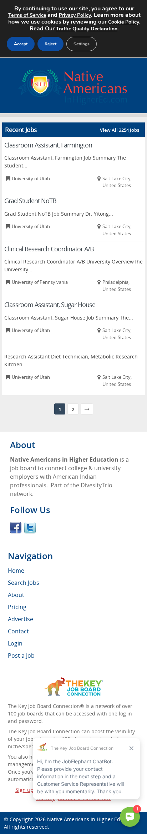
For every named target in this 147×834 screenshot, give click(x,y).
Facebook (15, 527)
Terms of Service (27, 15)
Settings (82, 44)
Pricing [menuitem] (17, 607)
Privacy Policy (75, 15)
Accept (20, 44)
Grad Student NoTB (30, 200)
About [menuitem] (16, 595)
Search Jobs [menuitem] (23, 583)
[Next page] (87, 409)
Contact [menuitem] (18, 631)
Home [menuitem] (16, 570)
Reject (50, 44)
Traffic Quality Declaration (86, 28)
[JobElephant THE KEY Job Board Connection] (73, 680)
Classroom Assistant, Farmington (48, 145)
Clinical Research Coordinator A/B (49, 249)
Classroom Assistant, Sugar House (49, 304)
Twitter (30, 527)
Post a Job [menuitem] (21, 655)
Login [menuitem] (15, 643)
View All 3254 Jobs (119, 130)
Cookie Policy (123, 22)
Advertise (20, 619)
